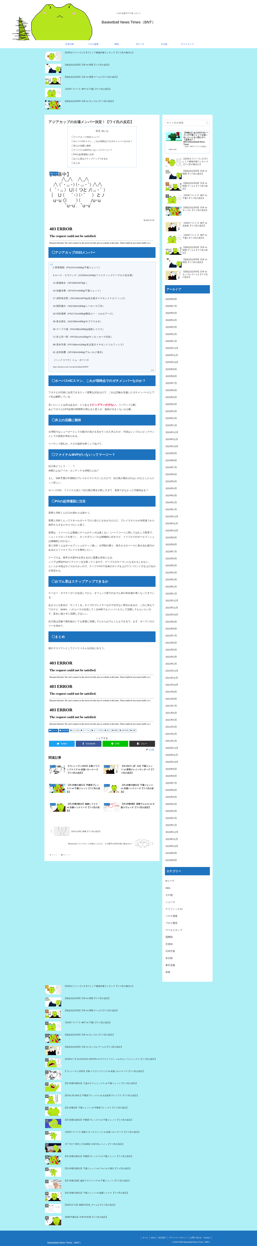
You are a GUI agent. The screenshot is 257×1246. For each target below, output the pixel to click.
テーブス (86, 730)
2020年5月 (171, 797)
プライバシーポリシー (178, 1237)
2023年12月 (171, 516)
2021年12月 (171, 670)
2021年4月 (171, 726)
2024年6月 (171, 474)
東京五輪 (170, 965)
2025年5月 (171, 397)
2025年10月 (171, 362)
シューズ (170, 902)
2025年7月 (171, 383)
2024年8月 (171, 460)
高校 (167, 972)
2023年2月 (171, 586)
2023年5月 (171, 565)
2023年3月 (171, 579)
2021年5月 (171, 720)
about (153, 1237)
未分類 (169, 958)
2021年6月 (171, 713)
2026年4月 (171, 320)
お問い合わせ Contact (200, 1237)
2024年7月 (171, 467)
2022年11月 (171, 607)
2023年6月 (171, 558)
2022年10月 (171, 614)
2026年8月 (171, 299)
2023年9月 (171, 537)
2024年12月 (171, 432)
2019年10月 (171, 846)
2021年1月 (171, 741)
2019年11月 (171, 839)
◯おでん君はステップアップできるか (89, 158)
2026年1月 (171, 341)
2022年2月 (171, 663)
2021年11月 (171, 677)
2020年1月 (171, 825)
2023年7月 (171, 551)
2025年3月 (171, 411)
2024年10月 (171, 446)
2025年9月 (171, 369)
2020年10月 (171, 762)
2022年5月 (171, 649)
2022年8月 (171, 628)
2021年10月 (171, 684)
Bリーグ (54, 730)
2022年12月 (171, 600)
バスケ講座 (171, 916)
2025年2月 (171, 418)
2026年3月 (171, 327)
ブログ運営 (171, 923)
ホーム (145, 1237)
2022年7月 (171, 635)
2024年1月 (171, 509)
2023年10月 (171, 530)
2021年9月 (171, 691)
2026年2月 (171, 334)
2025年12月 (171, 348)
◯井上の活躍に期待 (81, 145)
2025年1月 (171, 425)
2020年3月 (171, 811)
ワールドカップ (173, 930)
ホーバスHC (98, 730)
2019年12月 (171, 832)
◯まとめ (75, 163)
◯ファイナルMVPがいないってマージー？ (92, 150)
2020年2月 (171, 818)
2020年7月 (171, 783)
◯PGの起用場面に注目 (82, 154)
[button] (142, 744)
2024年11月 (171, 439)
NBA (167, 888)
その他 (169, 895)
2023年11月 (171, 523)
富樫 (116, 730)
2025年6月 (171, 390)
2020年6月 (171, 790)
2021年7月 (171, 705)
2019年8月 (171, 860)
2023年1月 (171, 593)
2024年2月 (171, 502)
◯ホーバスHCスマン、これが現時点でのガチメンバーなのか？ (102, 141)
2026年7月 (171, 306)
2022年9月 (171, 621)
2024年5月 (171, 481)
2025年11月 (171, 355)
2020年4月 (171, 804)
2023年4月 (171, 572)
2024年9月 (171, 453)
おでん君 (75, 730)
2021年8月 (171, 699)
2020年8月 (171, 776)
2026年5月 (171, 313)
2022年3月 (171, 656)
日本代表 (65, 730)
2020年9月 (171, 769)
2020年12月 (171, 748)
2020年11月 (171, 755)
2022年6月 (171, 642)
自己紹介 (162, 1237)
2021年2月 (171, 734)
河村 (134, 730)
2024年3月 (171, 495)
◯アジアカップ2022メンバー (85, 137)
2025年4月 (171, 404)
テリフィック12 (174, 909)
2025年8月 (171, 376)
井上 (108, 730)
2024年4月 (171, 488)
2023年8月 (171, 544)
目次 (98, 131)
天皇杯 (169, 944)
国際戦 (169, 937)
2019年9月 (171, 853)
